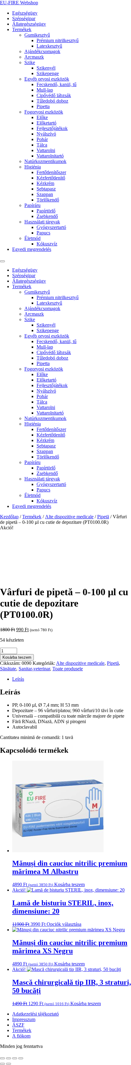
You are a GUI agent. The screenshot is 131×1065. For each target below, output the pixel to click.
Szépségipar (23, 18)
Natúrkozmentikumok (45, 161)
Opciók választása (64, 924)
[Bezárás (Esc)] (20, 1058)
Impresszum (23, 1019)
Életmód (32, 238)
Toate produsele (67, 668)
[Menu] (2, 261)
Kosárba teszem (16, 657)
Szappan (45, 194)
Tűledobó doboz (52, 100)
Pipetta (43, 106)
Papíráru (32, 205)
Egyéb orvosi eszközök (46, 79)
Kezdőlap (9, 516)
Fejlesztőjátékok (52, 128)
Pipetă (103, 516)
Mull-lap (45, 89)
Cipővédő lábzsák (54, 95)
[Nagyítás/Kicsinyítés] (2, 1058)
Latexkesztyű (49, 46)
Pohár (42, 139)
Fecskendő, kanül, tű (56, 84)
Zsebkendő (47, 216)
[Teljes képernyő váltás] (8, 1058)
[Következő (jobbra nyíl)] (8, 1064)
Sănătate (8, 668)
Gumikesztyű (37, 35)
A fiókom (21, 1035)
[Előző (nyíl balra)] (2, 1064)
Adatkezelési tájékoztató (35, 1013)
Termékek (21, 29)
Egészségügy (24, 13)
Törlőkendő (48, 199)
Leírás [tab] (18, 679)
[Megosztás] (14, 1058)
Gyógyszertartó (51, 227)
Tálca (42, 144)
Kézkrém (45, 183)
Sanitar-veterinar (34, 668)
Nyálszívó (46, 133)
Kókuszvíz (47, 243)
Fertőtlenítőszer (51, 172)
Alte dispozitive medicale (69, 516)
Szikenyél (46, 68)
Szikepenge (48, 73)
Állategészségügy (29, 24)
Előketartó (46, 122)
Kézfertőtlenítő (51, 177)
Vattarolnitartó (50, 155)
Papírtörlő (46, 210)
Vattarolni (46, 150)
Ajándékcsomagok (42, 51)
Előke (42, 117)
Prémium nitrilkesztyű (58, 40)
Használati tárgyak (42, 221)
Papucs (43, 232)
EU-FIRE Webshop (19, 2)
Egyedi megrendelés (31, 249)
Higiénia (32, 166)
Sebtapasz (46, 188)
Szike (29, 62)
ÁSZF (18, 1024)
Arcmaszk (34, 57)
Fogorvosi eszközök (43, 111)
